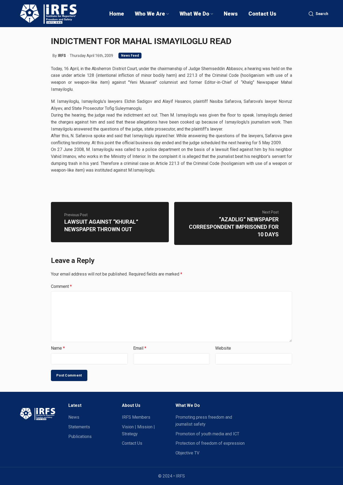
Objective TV (187, 452)
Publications (80, 436)
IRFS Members (136, 417)
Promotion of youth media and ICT (207, 433)
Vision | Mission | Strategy (138, 430)
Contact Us (132, 443)
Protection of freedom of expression (210, 443)
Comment (61, 286)
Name (58, 348)
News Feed (130, 55)
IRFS (62, 55)
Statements (79, 426)
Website (223, 348)
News (73, 417)
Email (139, 348)
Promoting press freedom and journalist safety (204, 421)
